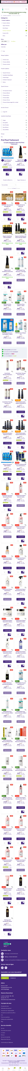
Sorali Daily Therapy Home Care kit (21, 374)
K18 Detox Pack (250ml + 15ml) (20, 305)
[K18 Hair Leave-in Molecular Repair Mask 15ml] (7, 761)
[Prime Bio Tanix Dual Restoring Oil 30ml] (7, 487)
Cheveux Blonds (6, 93)
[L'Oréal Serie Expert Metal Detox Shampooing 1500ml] (7, 581)
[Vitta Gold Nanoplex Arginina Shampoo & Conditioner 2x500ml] (20, 394)
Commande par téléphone (7, 1042)
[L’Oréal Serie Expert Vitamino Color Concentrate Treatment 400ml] (20, 487)
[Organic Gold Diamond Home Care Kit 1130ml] (20, 228)
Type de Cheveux (6, 72)
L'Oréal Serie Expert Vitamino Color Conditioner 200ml (7, 889)
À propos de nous (5, 1006)
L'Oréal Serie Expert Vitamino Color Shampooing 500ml (20, 829)
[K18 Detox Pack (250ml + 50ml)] (7, 296)
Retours (2, 1035)
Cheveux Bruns (6, 95)
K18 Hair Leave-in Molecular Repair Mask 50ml (20, 769)
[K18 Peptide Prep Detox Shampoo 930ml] (7, 703)
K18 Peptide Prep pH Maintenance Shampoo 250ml (21, 683)
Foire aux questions (5, 1017)
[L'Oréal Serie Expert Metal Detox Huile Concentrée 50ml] (7, 550)
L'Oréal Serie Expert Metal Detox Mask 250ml (20, 621)
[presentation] (16, 9)
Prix (2, 136)
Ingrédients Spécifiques (8, 75)
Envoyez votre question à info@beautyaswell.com (16, 960)
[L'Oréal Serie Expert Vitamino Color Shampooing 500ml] (20, 820)
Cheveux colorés (6, 64)
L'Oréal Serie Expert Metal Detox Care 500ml (7, 652)
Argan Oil (5, 111)
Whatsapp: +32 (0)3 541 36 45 (11, 953)
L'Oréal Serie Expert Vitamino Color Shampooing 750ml (7, 527)
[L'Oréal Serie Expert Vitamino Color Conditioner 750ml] (20, 852)
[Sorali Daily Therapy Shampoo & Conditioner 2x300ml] (7, 394)
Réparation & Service (5, 1039)
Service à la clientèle (5, 1037)
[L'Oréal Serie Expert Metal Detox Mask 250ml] (20, 612)
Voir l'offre (10, 1)
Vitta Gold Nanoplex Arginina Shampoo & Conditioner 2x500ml (21, 402)
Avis (2, 1015)
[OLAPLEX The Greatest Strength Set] (7, 197)
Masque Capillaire (5, 55)
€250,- (5, 41)
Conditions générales (21, 1060)
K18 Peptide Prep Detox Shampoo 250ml (20, 712)
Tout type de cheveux (7, 90)
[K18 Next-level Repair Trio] (20, 325)
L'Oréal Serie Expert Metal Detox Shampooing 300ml (20, 558)
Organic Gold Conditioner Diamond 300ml (20, 160)
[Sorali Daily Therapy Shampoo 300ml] (7, 365)
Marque (2, 133)
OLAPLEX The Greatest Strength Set (7, 205)
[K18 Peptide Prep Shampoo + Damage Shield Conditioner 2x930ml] (20, 262)
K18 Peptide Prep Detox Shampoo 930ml (7, 712)
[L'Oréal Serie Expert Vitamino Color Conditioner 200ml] (7, 880)
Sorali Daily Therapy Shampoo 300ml (7, 374)
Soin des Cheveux (4, 107)
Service (2, 1028)
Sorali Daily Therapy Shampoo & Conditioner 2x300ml (7, 402)
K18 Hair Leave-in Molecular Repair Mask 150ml (7, 798)
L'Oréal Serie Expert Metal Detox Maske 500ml (7, 621)
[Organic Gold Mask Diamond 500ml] (7, 228)
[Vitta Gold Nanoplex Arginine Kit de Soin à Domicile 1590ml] (20, 425)
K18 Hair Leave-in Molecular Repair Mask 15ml (7, 769)
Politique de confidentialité (7, 1019)
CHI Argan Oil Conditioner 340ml (7, 920)
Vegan (4, 120)
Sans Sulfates (6, 129)
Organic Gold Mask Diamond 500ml (7, 237)
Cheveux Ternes (6, 100)
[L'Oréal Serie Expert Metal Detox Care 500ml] (7, 643)
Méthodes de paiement (6, 1008)
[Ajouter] (9, 219)
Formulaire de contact (6, 1030)
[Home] (1, 15)
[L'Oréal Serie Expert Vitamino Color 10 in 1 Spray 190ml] (20, 789)
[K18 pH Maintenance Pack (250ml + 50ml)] (7, 325)
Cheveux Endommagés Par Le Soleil (10, 102)
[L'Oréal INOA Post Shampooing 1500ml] (7, 675)
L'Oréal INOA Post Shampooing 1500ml (7, 683)
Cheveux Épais (6, 97)
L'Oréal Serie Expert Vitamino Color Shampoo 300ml (7, 860)
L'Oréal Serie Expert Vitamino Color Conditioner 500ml (20, 527)
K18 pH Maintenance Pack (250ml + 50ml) (7, 333)
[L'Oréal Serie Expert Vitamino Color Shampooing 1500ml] (7, 820)
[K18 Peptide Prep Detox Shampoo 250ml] (20, 703)
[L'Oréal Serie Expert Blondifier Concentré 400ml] (20, 643)
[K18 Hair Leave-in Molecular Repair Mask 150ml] (7, 789)
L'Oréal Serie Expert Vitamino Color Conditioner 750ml (20, 860)
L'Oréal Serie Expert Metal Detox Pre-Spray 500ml (20, 590)
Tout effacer (13, 41)
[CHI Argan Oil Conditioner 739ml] (20, 880)
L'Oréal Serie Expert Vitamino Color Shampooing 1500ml (7, 829)
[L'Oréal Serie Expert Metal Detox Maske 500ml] (7, 612)
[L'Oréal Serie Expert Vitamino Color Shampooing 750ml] (7, 518)
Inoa (4, 51)
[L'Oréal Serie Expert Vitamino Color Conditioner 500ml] (20, 518)
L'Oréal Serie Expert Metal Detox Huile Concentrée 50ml (7, 558)
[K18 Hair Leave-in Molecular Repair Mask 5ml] (20, 732)
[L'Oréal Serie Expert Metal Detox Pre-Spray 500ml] (20, 581)
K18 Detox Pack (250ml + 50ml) (7, 305)
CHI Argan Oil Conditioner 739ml (20, 889)
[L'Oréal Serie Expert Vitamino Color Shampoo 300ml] (7, 852)
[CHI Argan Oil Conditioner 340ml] (7, 912)
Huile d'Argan (6, 77)
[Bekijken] (7, 174)
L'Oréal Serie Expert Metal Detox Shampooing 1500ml (7, 590)
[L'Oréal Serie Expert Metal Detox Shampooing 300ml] (20, 550)
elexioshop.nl (16, 1064)
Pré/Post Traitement (7, 79)
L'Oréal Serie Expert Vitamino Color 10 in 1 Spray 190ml (20, 798)
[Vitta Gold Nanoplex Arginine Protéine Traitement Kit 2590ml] (7, 425)
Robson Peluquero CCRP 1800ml (7, 160)
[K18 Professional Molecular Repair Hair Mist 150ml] (7, 732)
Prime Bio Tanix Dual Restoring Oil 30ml (7, 496)
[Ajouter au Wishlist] (12, 153)
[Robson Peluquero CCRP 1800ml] (7, 152)
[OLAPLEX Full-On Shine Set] (20, 197)
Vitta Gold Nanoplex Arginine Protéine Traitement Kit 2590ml (7, 434)
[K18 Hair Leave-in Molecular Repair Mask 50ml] (20, 761)
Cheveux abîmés (6, 62)
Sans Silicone (5, 127)
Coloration (3, 46)
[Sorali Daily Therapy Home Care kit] (20, 365)
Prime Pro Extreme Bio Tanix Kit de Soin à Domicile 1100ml (20, 465)
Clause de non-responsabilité (7, 1010)
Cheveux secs (6, 59)
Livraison (3, 1032)
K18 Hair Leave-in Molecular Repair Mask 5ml (20, 741)
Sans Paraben (6, 125)
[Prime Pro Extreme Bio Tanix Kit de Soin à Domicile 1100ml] (20, 456)
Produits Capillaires (6, 20)
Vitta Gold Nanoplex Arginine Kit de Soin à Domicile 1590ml (21, 434)
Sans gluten (5, 122)
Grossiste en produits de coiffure (8, 1012)
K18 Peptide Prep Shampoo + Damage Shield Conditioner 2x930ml (21, 271)
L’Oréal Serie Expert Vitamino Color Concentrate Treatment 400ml (20, 496)
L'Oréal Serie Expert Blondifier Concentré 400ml (21, 652)
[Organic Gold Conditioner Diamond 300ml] (20, 152)
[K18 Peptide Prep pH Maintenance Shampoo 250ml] (20, 675)
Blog (2, 1021)
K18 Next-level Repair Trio (20, 333)
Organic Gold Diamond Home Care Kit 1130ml (20, 237)
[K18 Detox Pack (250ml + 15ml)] (20, 296)
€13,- (3, 41)
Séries (4, 82)
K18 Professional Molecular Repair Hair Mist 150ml (7, 741)
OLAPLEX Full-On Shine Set (21, 205)
